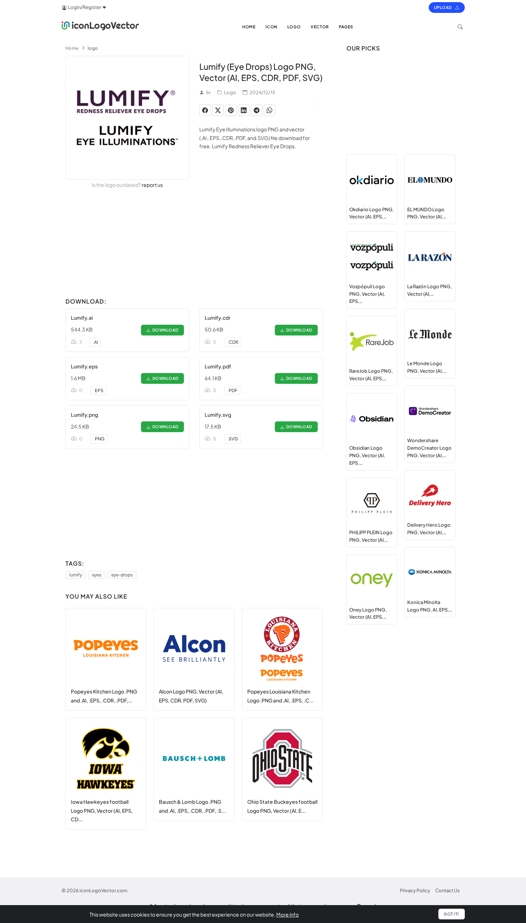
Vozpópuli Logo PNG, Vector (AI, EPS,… (367, 294)
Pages (346, 26)
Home (72, 48)
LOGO (294, 26)
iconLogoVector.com (103, 890)
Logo (230, 92)
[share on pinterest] (231, 110)
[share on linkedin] (243, 110)
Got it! (451, 914)
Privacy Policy (415, 890)
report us (152, 185)
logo (93, 48)
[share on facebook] (205, 110)
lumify (75, 575)
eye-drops (122, 575)
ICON (271, 26)
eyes (96, 575)
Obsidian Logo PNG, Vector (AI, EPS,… (367, 455)
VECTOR (320, 26)
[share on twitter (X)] (218, 110)
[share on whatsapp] (269, 110)
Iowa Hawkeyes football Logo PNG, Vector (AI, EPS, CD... (102, 810)
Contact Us (447, 890)
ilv (208, 92)
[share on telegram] (256, 110)
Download (165, 330)
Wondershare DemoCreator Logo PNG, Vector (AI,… (429, 448)
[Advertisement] (194, 244)
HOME (248, 26)
